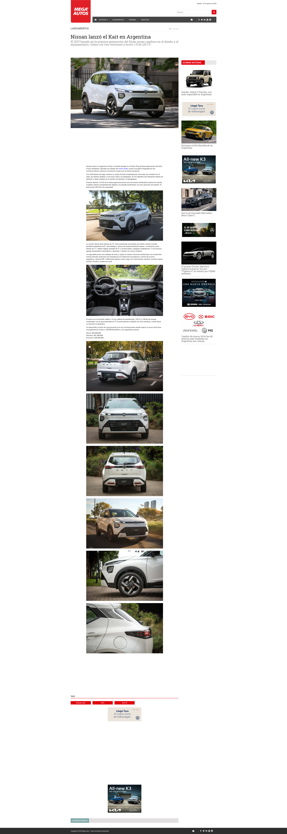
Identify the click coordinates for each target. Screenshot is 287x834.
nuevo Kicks (123, 168)
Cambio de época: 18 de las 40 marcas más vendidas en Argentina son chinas (197, 338)
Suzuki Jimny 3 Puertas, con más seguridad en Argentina (196, 93)
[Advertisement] (124, 145)
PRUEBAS (132, 20)
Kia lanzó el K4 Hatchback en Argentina (197, 146)
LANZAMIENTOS (118, 20)
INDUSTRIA (145, 20)
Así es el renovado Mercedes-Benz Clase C (197, 214)
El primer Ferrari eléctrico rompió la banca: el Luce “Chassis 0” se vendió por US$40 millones (198, 270)
